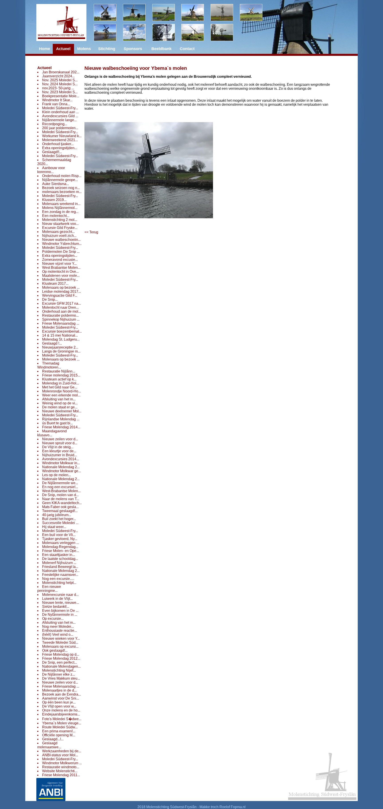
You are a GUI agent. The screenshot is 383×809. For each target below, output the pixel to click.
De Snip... (50, 299)
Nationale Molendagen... (61, 666)
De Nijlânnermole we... (60, 483)
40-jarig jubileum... (56, 515)
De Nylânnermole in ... (59, 614)
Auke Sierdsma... (55, 184)
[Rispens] (254, 12)
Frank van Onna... (56, 104)
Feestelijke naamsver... (60, 575)
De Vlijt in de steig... (57, 447)
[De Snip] (196, 12)
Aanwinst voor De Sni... (60, 698)
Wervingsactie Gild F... (59, 295)
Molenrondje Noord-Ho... (61, 391)
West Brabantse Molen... (61, 267)
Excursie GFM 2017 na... (61, 303)
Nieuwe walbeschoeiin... (61, 240)
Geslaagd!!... (52, 152)
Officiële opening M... (58, 735)
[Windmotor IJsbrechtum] (225, 12)
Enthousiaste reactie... (59, 630)
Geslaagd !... (52, 343)
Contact (187, 49)
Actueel (44, 68)
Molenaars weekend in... (61, 204)
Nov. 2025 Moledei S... (60, 80)
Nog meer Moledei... (58, 626)
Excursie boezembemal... (62, 331)
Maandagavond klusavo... (52, 433)
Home (44, 49)
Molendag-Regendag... (60, 547)
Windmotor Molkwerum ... (62, 763)
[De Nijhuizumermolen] (137, 12)
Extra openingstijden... (59, 148)
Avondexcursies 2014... (60, 459)
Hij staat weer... (54, 527)
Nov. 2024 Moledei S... (60, 84)
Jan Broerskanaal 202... (60, 72)
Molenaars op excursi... (60, 646)
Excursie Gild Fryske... (59, 228)
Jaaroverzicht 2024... (58, 76)
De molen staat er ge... (59, 407)
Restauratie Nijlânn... (58, 371)
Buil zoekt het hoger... (59, 519)
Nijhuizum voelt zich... (59, 236)
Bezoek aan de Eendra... (61, 694)
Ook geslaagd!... (55, 650)
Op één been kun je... (59, 702)
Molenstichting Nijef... (59, 670)
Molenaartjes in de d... (59, 690)
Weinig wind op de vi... (60, 403)
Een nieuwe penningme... (49, 589)
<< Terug (91, 232)
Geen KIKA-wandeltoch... (62, 503)
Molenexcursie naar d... (60, 595)
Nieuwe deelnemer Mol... (61, 411)
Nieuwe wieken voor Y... (61, 638)
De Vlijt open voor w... (59, 706)
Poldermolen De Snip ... (61, 251)
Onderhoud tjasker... (58, 144)
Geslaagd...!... (53, 739)
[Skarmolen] (137, 32)
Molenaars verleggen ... (60, 543)
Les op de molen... (56, 475)
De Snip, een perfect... (59, 662)
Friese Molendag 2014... (61, 427)
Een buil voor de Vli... (59, 535)
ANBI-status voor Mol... (60, 755)
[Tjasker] (196, 32)
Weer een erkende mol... (61, 395)
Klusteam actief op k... (59, 379)
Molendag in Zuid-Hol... (60, 383)
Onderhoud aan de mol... (61, 311)
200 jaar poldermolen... (60, 128)
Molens (84, 49)
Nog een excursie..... (58, 579)
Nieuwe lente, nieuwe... (60, 602)
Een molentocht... (55, 216)
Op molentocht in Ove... (60, 271)
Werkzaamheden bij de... (61, 751)
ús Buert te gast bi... (57, 423)
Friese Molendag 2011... (61, 775)
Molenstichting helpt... (59, 583)
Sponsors (133, 49)
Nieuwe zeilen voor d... (60, 439)
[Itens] (225, 32)
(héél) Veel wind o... (57, 634)
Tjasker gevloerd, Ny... (59, 539)
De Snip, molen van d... (60, 495)
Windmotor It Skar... (57, 100)
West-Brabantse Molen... (61, 491)
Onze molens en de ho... (61, 710)
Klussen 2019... (54, 200)
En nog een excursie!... (60, 487)
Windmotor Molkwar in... (61, 463)
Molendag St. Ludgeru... (61, 339)
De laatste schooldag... (60, 559)
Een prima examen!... (58, 731)
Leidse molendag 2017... (61, 291)
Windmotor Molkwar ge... (61, 471)
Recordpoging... (54, 124)
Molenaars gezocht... (58, 232)
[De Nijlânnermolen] (167, 12)
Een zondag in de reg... (60, 212)
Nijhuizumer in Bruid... (59, 455)
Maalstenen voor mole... (61, 275)
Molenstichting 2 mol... (59, 220)
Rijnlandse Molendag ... (60, 419)
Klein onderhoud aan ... (60, 112)
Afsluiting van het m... (59, 399)
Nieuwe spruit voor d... (59, 443)
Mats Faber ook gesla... (60, 507)
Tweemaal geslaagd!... (60, 511)
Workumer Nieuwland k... (62, 136)
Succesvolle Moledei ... (60, 523)
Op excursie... (53, 618)
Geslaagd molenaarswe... (49, 745)
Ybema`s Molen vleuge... (61, 723)
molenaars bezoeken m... (62, 192)
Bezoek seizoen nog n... (61, 188)
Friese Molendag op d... (60, 654)
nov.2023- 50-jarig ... (58, 88)
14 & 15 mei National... (60, 335)
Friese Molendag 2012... (61, 658)
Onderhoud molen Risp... (61, 176)
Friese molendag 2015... (61, 375)
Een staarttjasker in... (58, 555)
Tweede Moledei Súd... (60, 642)
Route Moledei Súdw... (60, 727)
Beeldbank (161, 49)
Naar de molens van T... (60, 499)
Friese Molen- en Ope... (60, 551)
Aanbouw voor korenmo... (51, 170)
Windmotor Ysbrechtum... (62, 244)
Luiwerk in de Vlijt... (57, 598)
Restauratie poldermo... (60, 315)
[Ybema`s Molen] (108, 32)
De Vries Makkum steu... (61, 678)
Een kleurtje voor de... (59, 451)
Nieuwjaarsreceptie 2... (60, 347)
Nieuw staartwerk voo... (60, 224)
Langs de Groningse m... (61, 351)
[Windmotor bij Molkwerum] (167, 32)
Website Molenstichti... (59, 771)
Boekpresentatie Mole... (60, 96)
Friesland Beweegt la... (60, 567)
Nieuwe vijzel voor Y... (59, 263)
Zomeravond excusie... (60, 259)
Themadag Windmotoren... (49, 365)
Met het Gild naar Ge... (59, 387)
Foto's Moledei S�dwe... (61, 719)
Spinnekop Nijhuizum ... (61, 319)
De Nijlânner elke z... (58, 674)
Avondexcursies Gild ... (60, 116)
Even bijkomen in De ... (60, 610)
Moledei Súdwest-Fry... (60, 108)
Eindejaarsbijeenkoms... (61, 714)
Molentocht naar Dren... (60, 307)
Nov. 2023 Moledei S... (60, 92)
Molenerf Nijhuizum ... (59, 563)
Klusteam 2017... (55, 283)
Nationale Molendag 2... (61, 467)
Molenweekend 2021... (60, 140)
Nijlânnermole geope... (60, 180)
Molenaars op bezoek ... (61, 287)
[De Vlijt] (108, 12)
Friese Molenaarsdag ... (60, 323)
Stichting (106, 49)
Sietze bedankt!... (55, 606)
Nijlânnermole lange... (59, 120)
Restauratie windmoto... (60, 767)
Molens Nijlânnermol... (59, 208)
